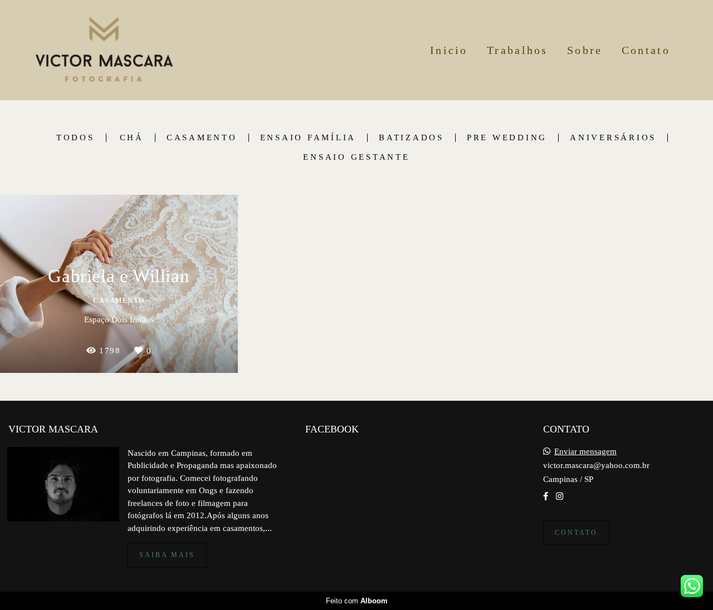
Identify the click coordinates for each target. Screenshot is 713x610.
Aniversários (613, 138)
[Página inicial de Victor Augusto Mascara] (104, 50)
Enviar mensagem (585, 451)
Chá (132, 138)
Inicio (449, 50)
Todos (75, 138)
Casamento (202, 138)
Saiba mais (167, 555)
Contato (646, 50)
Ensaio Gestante (356, 157)
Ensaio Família (308, 138)
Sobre (585, 50)
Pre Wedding (507, 138)
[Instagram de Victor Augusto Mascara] (559, 496)
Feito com (357, 601)
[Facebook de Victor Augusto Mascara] (545, 496)
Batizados (411, 138)
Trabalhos (517, 50)
